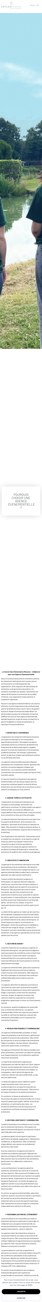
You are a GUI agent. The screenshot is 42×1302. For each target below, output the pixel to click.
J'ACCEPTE (21, 1291)
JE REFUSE (21, 1298)
